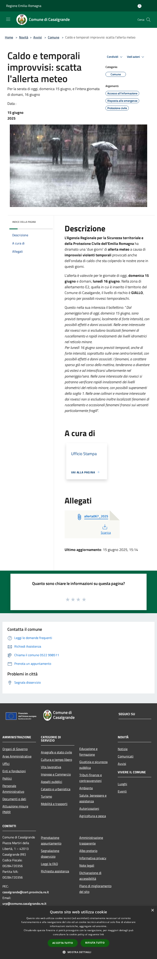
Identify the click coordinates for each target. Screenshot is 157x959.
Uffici (6, 763)
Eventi (122, 791)
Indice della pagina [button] (24, 222)
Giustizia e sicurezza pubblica (93, 764)
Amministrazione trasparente (91, 840)
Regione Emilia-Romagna (23, 5)
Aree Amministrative (16, 756)
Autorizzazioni (89, 808)
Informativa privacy (92, 858)
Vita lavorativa (51, 766)
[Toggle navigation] (8, 19)
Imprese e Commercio (56, 774)
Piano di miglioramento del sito (95, 888)
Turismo (46, 796)
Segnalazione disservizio (50, 853)
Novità (23, 37)
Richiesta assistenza (55, 871)
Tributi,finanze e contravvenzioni (90, 777)
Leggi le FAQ (49, 863)
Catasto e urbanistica (55, 789)
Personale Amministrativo (13, 788)
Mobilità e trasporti (54, 803)
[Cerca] (148, 19)
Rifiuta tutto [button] (95, 942)
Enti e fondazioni (14, 771)
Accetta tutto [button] (62, 943)
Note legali (86, 865)
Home (9, 37)
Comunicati (125, 756)
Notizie (123, 748)
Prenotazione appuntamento (51, 840)
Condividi (113, 56)
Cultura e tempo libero (56, 759)
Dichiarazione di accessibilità (90, 875)
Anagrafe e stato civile (56, 752)
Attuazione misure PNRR (15, 809)
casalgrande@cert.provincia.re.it (25, 892)
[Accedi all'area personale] (139, 6)
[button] (78, 952)
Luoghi (122, 783)
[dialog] (78, 932)
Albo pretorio (88, 850)
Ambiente (86, 788)
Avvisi (37, 37)
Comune (53, 37)
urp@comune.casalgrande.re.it (24, 903)
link (102, 934)
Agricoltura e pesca (92, 815)
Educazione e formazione (88, 751)
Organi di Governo (15, 748)
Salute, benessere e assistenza (93, 798)
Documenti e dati (14, 798)
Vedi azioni (133, 56)
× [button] (152, 910)
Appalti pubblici (51, 781)
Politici (7, 778)
